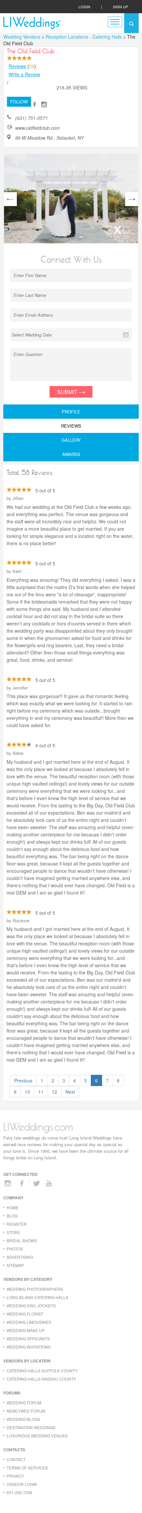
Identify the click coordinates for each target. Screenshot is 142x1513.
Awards (71, 454)
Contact (16, 1459)
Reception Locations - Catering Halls (84, 36)
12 (54, 1091)
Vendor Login (22, 1484)
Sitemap (15, 1265)
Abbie (18, 753)
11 (41, 1091)
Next (70, 1091)
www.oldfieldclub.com (37, 127)
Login (84, 6)
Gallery (71, 440)
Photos (15, 1248)
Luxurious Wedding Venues (37, 1435)
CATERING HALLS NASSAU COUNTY (41, 1379)
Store (13, 1232)
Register (17, 1224)
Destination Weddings (31, 1427)
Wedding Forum (24, 1402)
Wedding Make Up (26, 1330)
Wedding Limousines (29, 1322)
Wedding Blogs (23, 1419)
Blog (12, 1215)
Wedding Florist (25, 1314)
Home (12, 1207)
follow (19, 101)
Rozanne (21, 920)
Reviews (17, 66)
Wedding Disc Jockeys (31, 1305)
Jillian (18, 498)
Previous (23, 1080)
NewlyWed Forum (26, 1411)
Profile (71, 411)
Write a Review (24, 74)
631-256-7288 (19, 1492)
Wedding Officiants (28, 1338)
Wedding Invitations (29, 1347)
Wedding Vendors (21, 36)
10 (27, 1091)
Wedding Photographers (35, 1289)
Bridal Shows (22, 1240)
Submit (68, 392)
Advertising (20, 1257)
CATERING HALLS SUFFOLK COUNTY (42, 1370)
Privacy (15, 1476)
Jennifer (20, 688)
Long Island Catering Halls (37, 1297)
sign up (120, 6)
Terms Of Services (27, 1467)
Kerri (17, 571)
